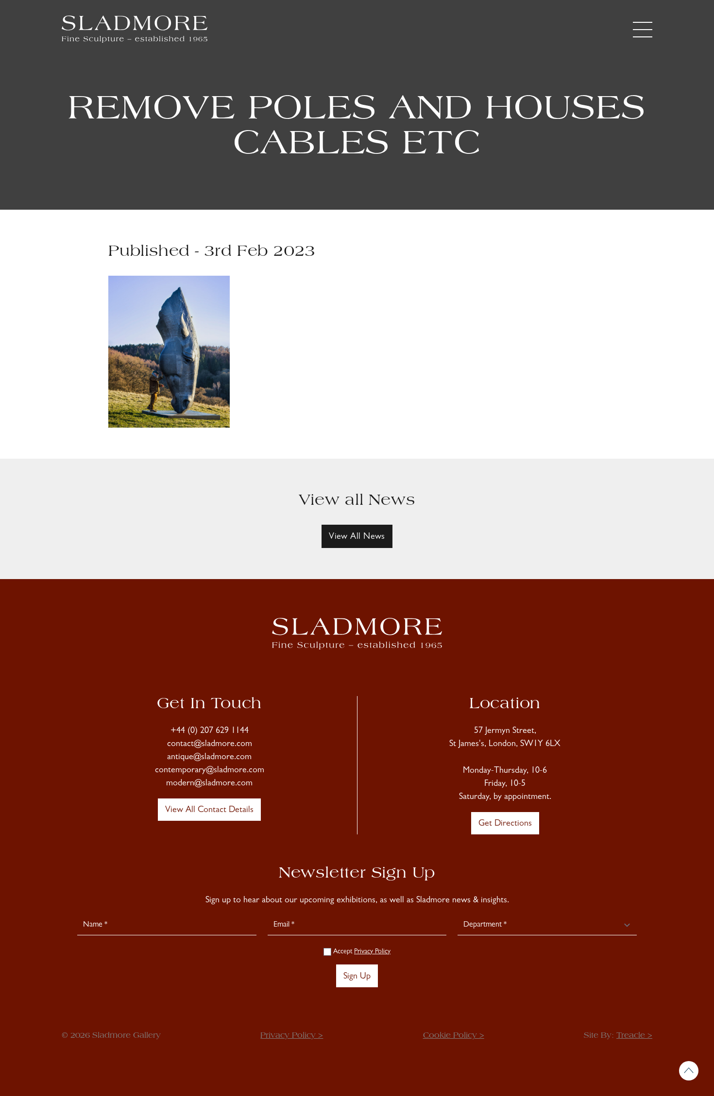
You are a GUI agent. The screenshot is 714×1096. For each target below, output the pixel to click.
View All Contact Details (209, 810)
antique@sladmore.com (209, 757)
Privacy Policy (372, 951)
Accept (361, 951)
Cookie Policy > (453, 1036)
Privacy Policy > (291, 1036)
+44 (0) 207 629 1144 (209, 731)
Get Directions (505, 824)
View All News (357, 537)
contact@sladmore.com (209, 744)
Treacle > (634, 1036)
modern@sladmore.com (209, 784)
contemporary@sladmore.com (209, 770)
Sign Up (357, 977)
